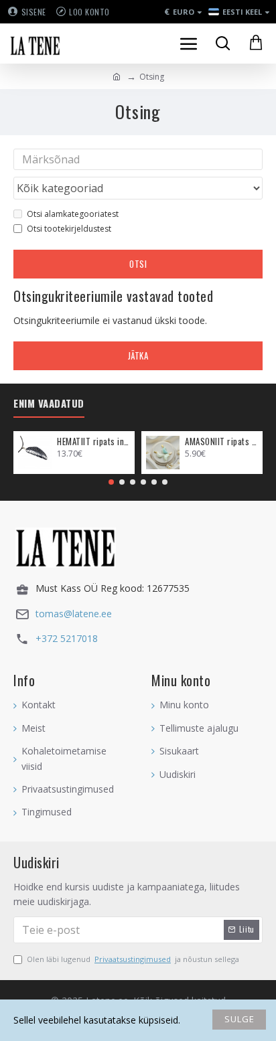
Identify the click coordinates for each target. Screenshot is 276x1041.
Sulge (239, 1019)
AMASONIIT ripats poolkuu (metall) (221, 441)
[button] (111, 482)
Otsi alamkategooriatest (73, 214)
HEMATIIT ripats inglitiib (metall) (93, 441)
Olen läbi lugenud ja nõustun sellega (133, 959)
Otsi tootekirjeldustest (69, 228)
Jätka (138, 355)
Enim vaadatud (48, 403)
